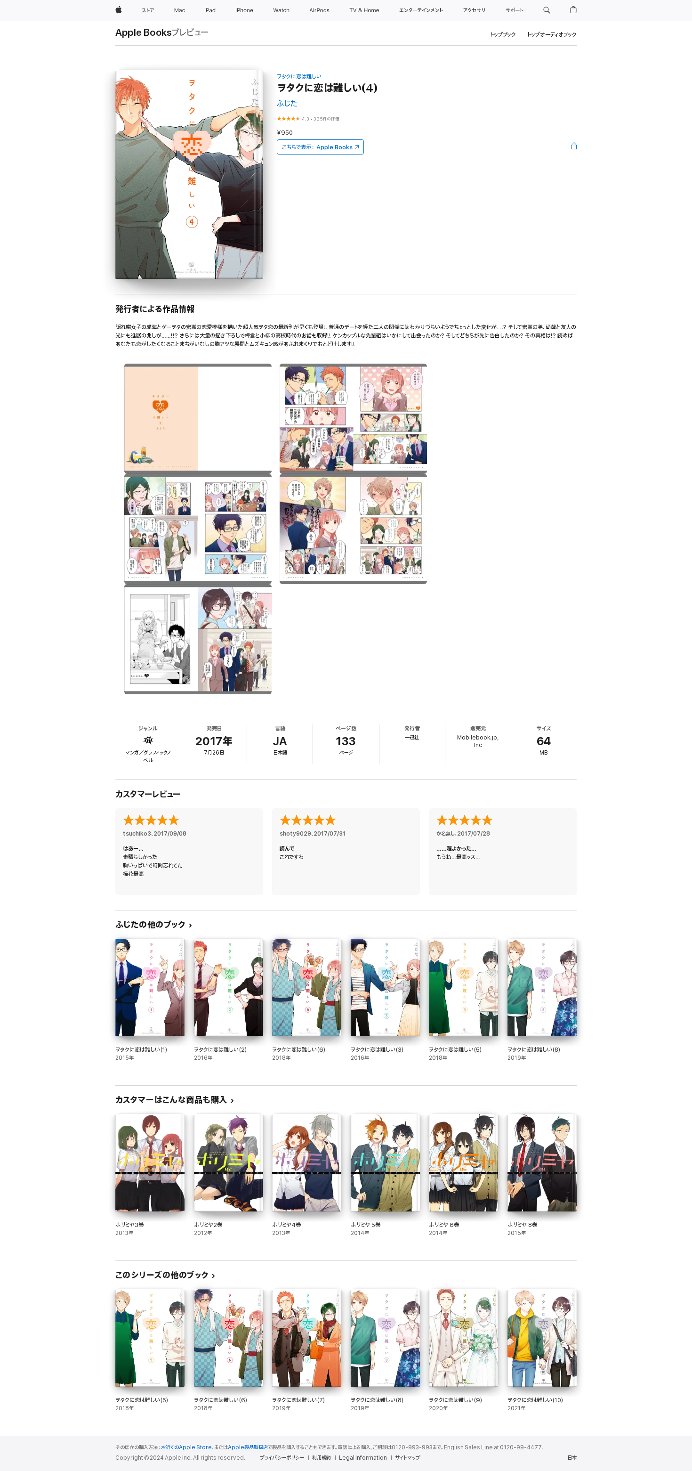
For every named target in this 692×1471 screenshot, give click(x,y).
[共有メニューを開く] (574, 147)
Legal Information (363, 1458)
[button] (546, 10)
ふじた (287, 104)
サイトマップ (407, 1458)
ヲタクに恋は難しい (299, 76)
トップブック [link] (503, 34)
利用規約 (321, 1458)
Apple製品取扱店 (248, 1447)
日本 (572, 1458)
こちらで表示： (317, 147)
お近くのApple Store (186, 1447)
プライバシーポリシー (282, 1458)
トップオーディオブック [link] (552, 34)
